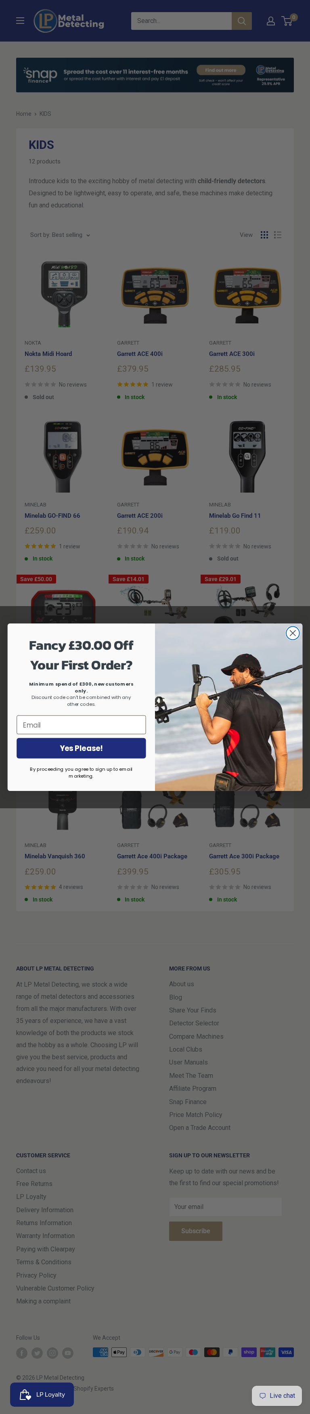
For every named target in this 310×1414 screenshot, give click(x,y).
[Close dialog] (293, 633)
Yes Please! (81, 748)
